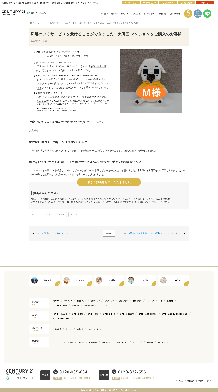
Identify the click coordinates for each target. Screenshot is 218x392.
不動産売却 (57, 329)
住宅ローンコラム (109, 314)
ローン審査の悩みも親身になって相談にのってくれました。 (152, 233)
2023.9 (74, 214)
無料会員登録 (89, 305)
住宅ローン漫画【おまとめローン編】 (175, 314)
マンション (47, 214)
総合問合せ (161, 342)
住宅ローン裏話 (92, 314)
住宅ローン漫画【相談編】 (148, 314)
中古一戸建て (137, 301)
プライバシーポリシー (120, 342)
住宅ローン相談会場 (127, 314)
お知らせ (81, 342)
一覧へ (109, 233)
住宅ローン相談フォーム (61, 318)
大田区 (61, 214)
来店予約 (105, 342)
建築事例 (80, 329)
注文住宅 (69, 329)
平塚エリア (68, 301)
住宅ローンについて (60, 314)
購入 (34, 214)
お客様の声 (93, 342)
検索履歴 (188, 3)
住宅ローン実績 (77, 314)
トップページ (58, 342)
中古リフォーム (93, 329)
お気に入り (151, 3)
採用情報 (150, 342)
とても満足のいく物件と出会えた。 (54, 233)
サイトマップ (137, 342)
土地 (160, 301)
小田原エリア (81, 301)
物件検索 (56, 301)
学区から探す (95, 301)
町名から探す (109, 301)
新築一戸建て (123, 301)
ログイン (101, 305)
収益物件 (170, 301)
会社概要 (70, 342)
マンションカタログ (60, 305)
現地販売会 (76, 305)
